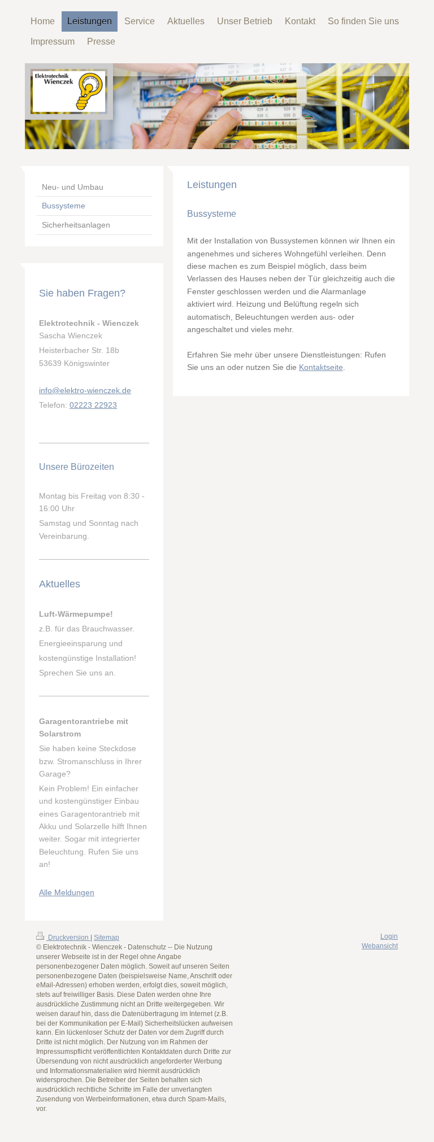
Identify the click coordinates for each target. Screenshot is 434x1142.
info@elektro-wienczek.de (85, 390)
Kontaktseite (321, 367)
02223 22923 (93, 404)
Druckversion (68, 938)
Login (389, 936)
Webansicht (380, 946)
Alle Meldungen (66, 892)
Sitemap (106, 938)
